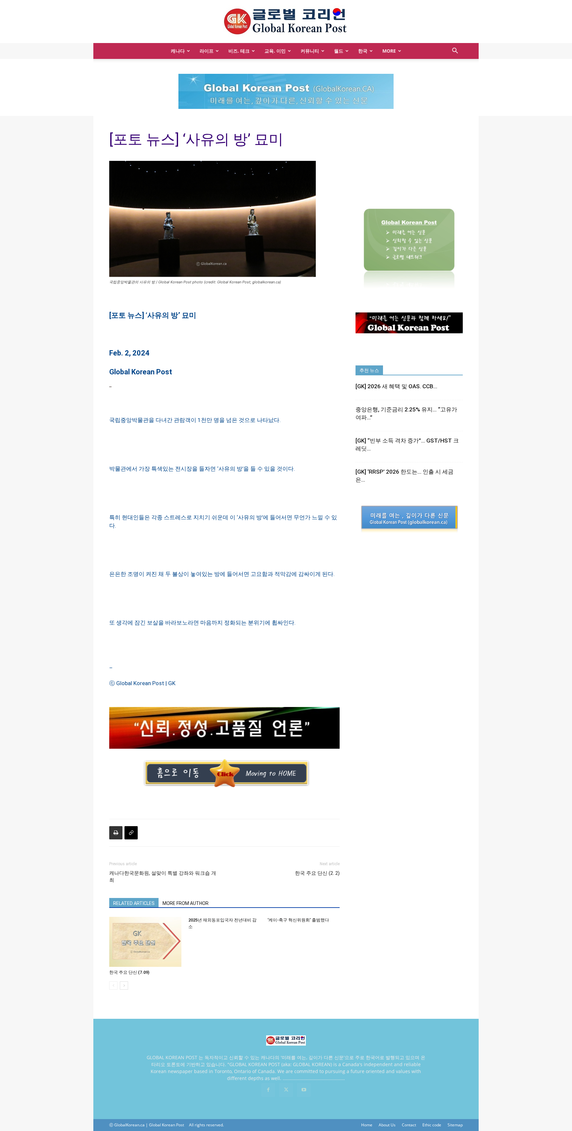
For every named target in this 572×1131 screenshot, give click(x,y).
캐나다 (178, 51)
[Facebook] (268, 1090)
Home (366, 1125)
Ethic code (431, 1125)
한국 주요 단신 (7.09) (129, 972)
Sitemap (455, 1125)
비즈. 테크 (239, 51)
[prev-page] (113, 985)
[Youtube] (303, 1090)
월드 (338, 51)
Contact (409, 1125)
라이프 (207, 51)
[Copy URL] (131, 832)
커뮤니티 (310, 51)
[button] (455, 51)
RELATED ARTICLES (134, 903)
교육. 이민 (275, 51)
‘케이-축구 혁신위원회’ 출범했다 (298, 920)
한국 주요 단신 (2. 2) (317, 873)
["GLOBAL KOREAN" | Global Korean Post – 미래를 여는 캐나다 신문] (286, 21)
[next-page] (124, 985)
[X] (286, 1090)
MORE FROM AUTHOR (186, 903)
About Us (387, 1125)
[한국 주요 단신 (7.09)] (145, 942)
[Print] (115, 832)
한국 (362, 51)
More (389, 51)
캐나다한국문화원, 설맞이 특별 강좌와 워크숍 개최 (162, 876)
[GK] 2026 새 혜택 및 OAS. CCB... (396, 386)
